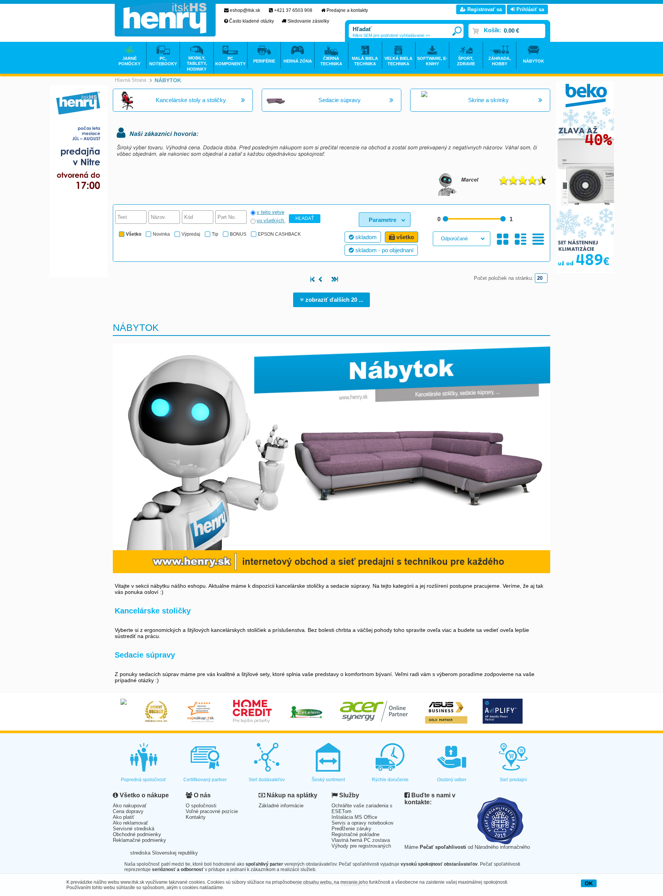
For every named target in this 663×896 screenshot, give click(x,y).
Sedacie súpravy (339, 100)
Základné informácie (281, 805)
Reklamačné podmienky (139, 840)
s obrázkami (520, 239)
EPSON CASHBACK (279, 234)
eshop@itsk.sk (245, 10)
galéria (503, 239)
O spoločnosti (201, 805)
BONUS (238, 234)
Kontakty (196, 817)
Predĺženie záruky (351, 829)
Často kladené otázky (251, 21)
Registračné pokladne (355, 834)
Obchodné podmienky (137, 834)
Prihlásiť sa (529, 9)
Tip (215, 234)
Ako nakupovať (130, 805)
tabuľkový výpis (538, 239)
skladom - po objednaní (384, 250)
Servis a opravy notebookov (363, 823)
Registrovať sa (484, 9)
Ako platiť (123, 817)
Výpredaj (190, 234)
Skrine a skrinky (488, 100)
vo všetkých (271, 220)
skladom (365, 237)
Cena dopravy (128, 811)
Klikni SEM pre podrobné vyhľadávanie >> (391, 35)
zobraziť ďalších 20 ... (333, 299)
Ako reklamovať (130, 823)
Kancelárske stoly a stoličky (191, 100)
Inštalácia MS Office (354, 817)
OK (589, 883)
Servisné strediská (133, 829)
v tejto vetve (270, 212)
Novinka (161, 234)
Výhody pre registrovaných (361, 846)
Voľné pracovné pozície (212, 811)
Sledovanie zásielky (308, 21)
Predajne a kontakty (347, 10)
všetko (404, 237)
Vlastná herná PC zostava (361, 840)
